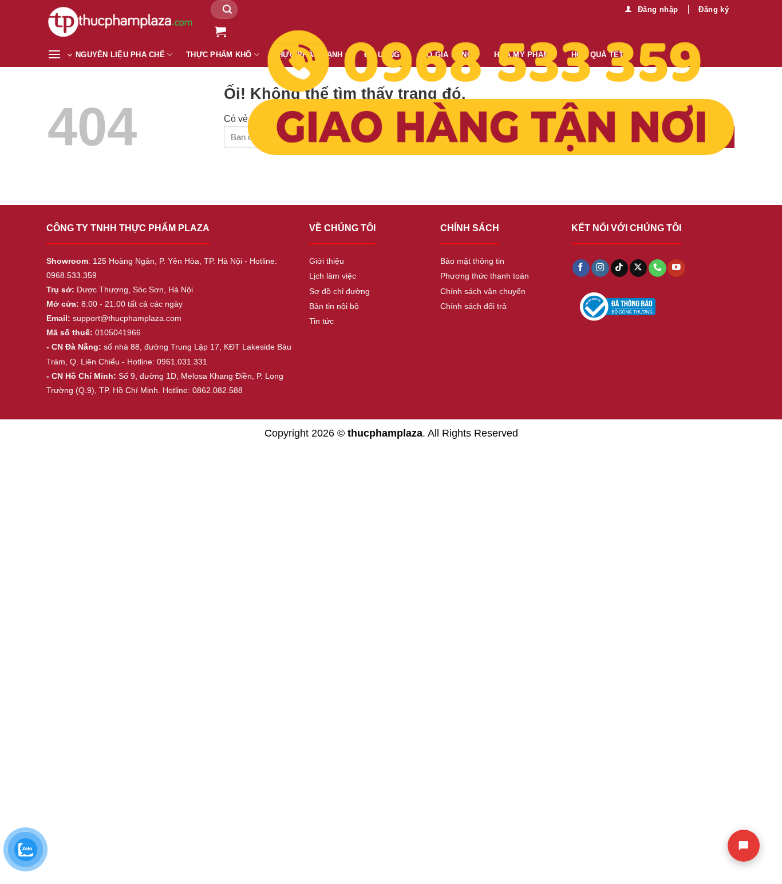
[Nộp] (227, 9)
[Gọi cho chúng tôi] (657, 268)
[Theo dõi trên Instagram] (600, 268)
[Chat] (744, 846)
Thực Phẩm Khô (218, 55)
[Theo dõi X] (638, 268)
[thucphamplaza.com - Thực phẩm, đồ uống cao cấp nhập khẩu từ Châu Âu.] (120, 21)
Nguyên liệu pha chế (120, 55)
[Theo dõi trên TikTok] (619, 268)
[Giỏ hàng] (220, 31)
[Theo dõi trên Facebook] (581, 268)
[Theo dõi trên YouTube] (676, 268)
